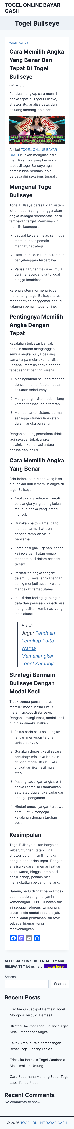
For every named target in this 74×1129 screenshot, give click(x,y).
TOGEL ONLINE (18, 43)
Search (10, 977)
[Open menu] (65, 8)
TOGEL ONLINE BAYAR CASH (43, 1123)
